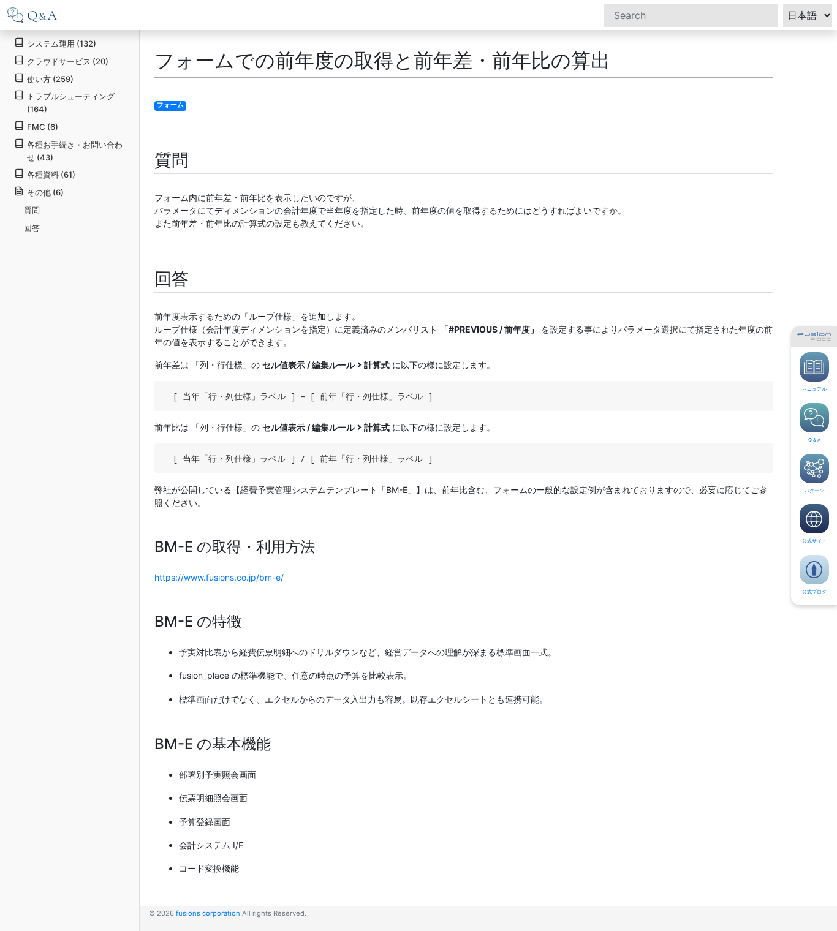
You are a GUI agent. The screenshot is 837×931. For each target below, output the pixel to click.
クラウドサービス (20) (67, 61)
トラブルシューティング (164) (71, 102)
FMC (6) (42, 127)
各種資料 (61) (51, 174)
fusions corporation (208, 913)
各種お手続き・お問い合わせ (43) (75, 151)
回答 (32, 228)
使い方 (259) (50, 79)
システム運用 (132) (61, 43)
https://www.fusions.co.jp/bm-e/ (219, 577)
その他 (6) (45, 192)
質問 (32, 210)
